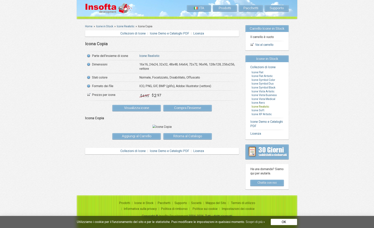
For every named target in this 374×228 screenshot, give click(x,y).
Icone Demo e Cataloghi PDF (169, 33)
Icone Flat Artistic (262, 76)
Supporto (277, 8)
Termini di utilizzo (243, 203)
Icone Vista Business (264, 95)
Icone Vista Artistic (263, 91)
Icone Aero (258, 102)
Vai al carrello (264, 45)
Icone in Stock (143, 203)
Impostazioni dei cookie (238, 209)
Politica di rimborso (174, 209)
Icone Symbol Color (263, 79)
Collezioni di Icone (133, 33)
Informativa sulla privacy (140, 209)
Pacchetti (250, 8)
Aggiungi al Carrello (136, 136)
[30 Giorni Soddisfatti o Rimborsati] (267, 151)
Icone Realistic (149, 56)
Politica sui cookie (205, 209)
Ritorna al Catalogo (187, 136)
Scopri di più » (255, 222)
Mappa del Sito (216, 203)
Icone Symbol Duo (263, 83)
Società (196, 203)
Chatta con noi (267, 183)
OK (284, 222)
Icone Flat (257, 72)
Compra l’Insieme (187, 108)
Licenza (198, 33)
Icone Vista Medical (263, 99)
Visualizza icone (136, 108)
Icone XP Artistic (262, 114)
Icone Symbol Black (263, 87)
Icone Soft (258, 110)
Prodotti (225, 8)
